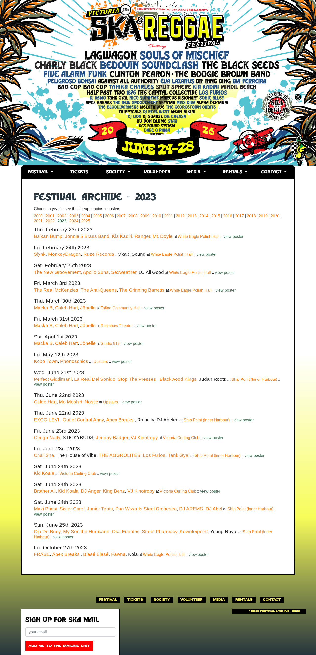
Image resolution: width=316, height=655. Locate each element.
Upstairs (101, 361)
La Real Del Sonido (94, 379)
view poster (233, 236)
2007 (121, 216)
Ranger (142, 236)
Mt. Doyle (163, 236)
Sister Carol (72, 508)
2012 (180, 216)
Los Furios (154, 455)
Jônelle (88, 307)
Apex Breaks (120, 419)
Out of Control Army (83, 419)
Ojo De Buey (47, 531)
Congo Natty (47, 437)
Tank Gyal (178, 455)
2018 (251, 216)
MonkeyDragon (64, 254)
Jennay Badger (112, 437)
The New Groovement (57, 272)
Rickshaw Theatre (117, 326)
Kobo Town (46, 361)
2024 (73, 221)
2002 (62, 216)
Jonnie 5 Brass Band (87, 236)
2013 (192, 216)
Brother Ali (45, 491)
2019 (263, 216)
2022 (50, 221)
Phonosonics (74, 361)
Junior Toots (100, 508)
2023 (62, 221)
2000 (38, 216)
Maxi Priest (45, 508)
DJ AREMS (191, 508)
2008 (133, 216)
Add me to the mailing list (59, 646)
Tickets (79, 172)
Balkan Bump (48, 236)
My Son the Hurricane (86, 531)
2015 (215, 216)
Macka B (43, 307)
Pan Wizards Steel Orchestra (146, 508)
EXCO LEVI (47, 419)
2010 (156, 216)
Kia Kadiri (122, 236)
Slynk (40, 254)
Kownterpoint (194, 531)
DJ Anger (90, 491)
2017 (239, 216)
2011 (168, 216)
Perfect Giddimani (53, 379)
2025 (85, 221)
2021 (38, 221)
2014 (203, 216)
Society (116, 172)
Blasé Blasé (96, 554)
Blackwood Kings (178, 379)
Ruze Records (99, 254)
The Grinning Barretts (142, 290)
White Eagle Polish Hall (199, 236)
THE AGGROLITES (119, 455)
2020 (275, 216)
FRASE (42, 554)
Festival (39, 172)
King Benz (114, 491)
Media (194, 172)
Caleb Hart (66, 307)
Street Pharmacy (159, 531)
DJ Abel (214, 508)
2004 (85, 216)
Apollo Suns (96, 272)
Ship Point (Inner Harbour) (254, 379)
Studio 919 (111, 343)
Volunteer (157, 172)
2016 (227, 216)
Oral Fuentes (125, 531)
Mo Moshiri (70, 401)
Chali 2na (44, 455)
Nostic (91, 401)
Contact (272, 172)
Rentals (233, 172)
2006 (109, 216)
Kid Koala (44, 473)
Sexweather (123, 272)
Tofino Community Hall (121, 308)
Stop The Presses (137, 379)
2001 (50, 216)
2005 (97, 216)
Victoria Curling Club (181, 438)
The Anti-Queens (99, 290)
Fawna (118, 554)
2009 (144, 216)
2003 (73, 216)
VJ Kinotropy (144, 437)
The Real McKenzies (56, 290)
